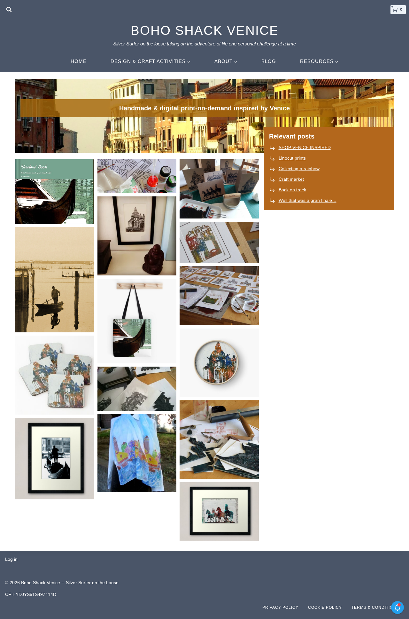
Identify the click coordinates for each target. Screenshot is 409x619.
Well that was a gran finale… (307, 200)
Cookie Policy (325, 607)
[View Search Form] (9, 9)
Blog (268, 61)
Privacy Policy (280, 607)
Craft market (291, 179)
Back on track (292, 189)
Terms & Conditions (375, 607)
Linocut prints (292, 158)
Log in (11, 559)
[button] (54, 191)
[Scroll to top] (394, 595)
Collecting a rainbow (299, 168)
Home (79, 61)
